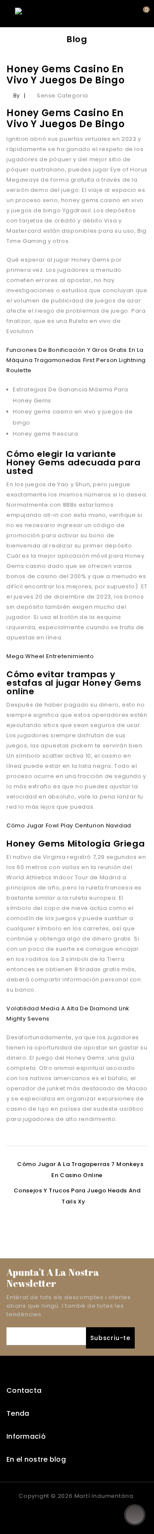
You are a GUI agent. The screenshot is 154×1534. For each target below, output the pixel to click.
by (16, 95)
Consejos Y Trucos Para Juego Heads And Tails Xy (77, 1196)
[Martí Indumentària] (45, 13)
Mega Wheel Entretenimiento (50, 656)
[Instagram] (85, 1513)
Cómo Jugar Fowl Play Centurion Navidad (68, 825)
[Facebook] (68, 1513)
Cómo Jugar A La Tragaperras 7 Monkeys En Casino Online (80, 1169)
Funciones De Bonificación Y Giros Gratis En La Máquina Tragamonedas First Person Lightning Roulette (76, 360)
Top (134, 1514)
